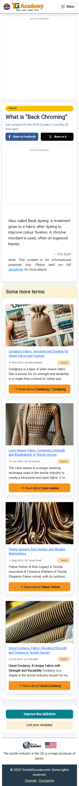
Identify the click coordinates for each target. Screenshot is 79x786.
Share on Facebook (24, 136)
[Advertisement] (39, 60)
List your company (39, 725)
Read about (42, 389)
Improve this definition (40, 714)
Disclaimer (46, 781)
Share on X (60, 136)
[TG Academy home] (24, 6)
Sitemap (31, 781)
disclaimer (15, 269)
